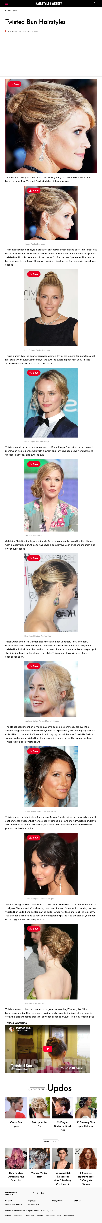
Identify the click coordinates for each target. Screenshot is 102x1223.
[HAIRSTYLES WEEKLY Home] (18, 1193)
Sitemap (77, 1201)
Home (7, 11)
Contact (8, 1201)
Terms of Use (33, 1205)
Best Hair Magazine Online (48, 1211)
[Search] (95, 4)
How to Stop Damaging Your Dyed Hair (16, 1177)
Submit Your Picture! (13, 1205)
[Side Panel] (7, 3)
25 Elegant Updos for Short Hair (62, 1126)
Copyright (32, 1201)
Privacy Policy (56, 1201)
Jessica (13, 31)
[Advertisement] (51, 52)
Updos (14, 11)
